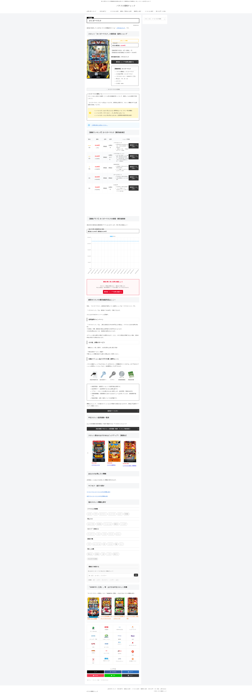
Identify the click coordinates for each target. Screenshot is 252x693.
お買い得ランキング (112, 688)
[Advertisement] (113, 205)
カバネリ (89, 513)
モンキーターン (103, 513)
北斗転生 (97, 554)
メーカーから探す (135, 688)
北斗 (104, 544)
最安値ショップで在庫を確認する (125, 62)
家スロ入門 (151, 688)
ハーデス (109, 554)
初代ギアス (116, 554)
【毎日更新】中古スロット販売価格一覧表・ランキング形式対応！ (113, 428)
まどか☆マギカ (91, 524)
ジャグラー (112, 579)
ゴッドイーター (112, 513)
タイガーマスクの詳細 (114, 89)
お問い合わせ (163, 688)
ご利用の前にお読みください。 (100, 125)
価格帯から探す (144, 688)
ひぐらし (118, 534)
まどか (117, 579)
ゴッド (121, 544)
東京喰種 (126, 513)
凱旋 (116, 544)
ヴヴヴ (95, 513)
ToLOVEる (99, 524)
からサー (120, 513)
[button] (130, 675)
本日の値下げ (120, 688)
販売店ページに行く (133, 145)
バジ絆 (103, 554)
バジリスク (110, 544)
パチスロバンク (120, 28)
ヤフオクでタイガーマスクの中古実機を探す (98, 492)
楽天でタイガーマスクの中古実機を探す (97, 496)
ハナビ (98, 534)
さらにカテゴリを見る (92, 558)
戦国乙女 (116, 524)
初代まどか (90, 554)
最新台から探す (127, 688)
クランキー (111, 534)
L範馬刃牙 (110, 465)
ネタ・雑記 (156, 688)
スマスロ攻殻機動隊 (97, 465)
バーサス (104, 534)
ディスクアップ (91, 534)
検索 (136, 575)
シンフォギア (123, 524)
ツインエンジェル (107, 524)
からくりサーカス (97, 544)
